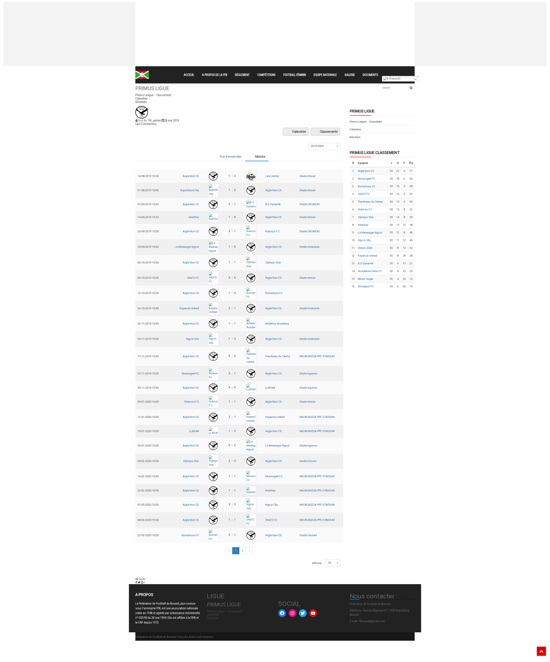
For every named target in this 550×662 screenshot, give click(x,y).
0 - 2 (232, 445)
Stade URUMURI (309, 204)
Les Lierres (272, 176)
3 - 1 (232, 204)
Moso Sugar (365, 278)
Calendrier (299, 131)
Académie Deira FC (370, 271)
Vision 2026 (365, 247)
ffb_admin (154, 120)
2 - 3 (232, 460)
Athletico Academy (277, 323)
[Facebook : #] (282, 613)
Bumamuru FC (274, 293)
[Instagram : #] (292, 613)
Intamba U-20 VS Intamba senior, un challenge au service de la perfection (239, 13)
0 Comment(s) (147, 124)
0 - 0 (232, 277)
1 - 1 (232, 262)
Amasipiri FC (366, 286)
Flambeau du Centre (277, 356)
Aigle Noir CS (191, 176)
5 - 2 (232, 355)
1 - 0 (232, 217)
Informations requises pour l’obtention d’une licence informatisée (232, 21)
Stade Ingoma (308, 373)
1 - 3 (232, 292)
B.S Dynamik (273, 204)
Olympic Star (273, 262)
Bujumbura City (189, 190)
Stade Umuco (307, 461)
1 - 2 (232, 175)
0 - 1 (232, 534)
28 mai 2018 (171, 120)
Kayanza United (189, 308)
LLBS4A (270, 387)
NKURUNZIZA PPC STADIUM (317, 356)
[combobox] (324, 146)
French (394, 78)
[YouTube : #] (313, 613)
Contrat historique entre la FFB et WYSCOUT (218, 5)
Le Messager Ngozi (187, 246)
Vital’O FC (193, 277)
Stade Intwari (307, 176)
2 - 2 (232, 504)
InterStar (194, 217)
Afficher (317, 563)
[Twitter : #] (303, 613)
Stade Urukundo (309, 246)
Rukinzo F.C (272, 231)
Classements (329, 131)
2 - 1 (232, 231)
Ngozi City (192, 338)
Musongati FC (190, 373)
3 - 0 (232, 387)
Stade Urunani (308, 535)
